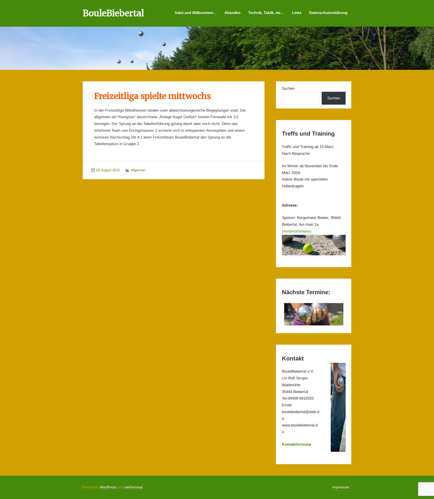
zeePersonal (133, 487)
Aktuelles (232, 13)
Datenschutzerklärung (328, 13)
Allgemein (138, 170)
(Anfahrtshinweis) (296, 231)
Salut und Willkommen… (196, 13)
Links (297, 13)
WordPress (108, 487)
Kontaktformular (296, 444)
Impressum (340, 487)
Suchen (288, 88)
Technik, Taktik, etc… (266, 13)
